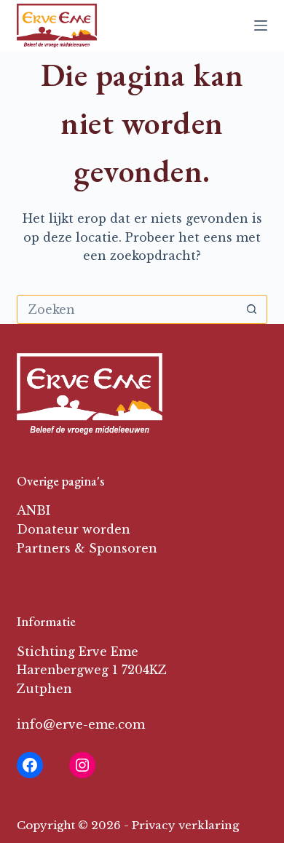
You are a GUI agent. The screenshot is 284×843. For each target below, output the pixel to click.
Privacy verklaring (185, 825)
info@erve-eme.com (81, 724)
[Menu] (260, 25)
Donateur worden (73, 529)
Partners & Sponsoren (87, 548)
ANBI (33, 510)
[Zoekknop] (252, 309)
